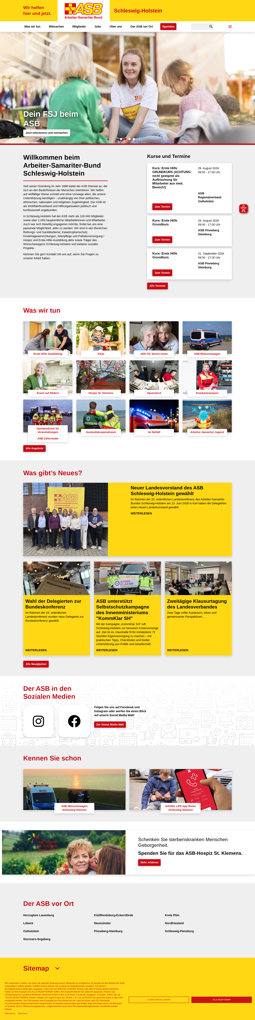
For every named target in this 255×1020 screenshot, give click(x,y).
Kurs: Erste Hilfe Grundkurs (164, 222)
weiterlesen (141, 513)
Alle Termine (157, 285)
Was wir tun (32, 26)
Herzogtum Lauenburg (38, 915)
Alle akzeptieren (221, 1000)
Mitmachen (56, 26)
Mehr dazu (32, 132)
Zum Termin (162, 206)
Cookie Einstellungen (158, 1000)
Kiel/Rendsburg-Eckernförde (113, 915)
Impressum (22, 1013)
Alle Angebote (34, 448)
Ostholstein (31, 931)
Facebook (74, 721)
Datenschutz (10, 1013)
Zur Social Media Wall (110, 724)
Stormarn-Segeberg (36, 939)
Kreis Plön (172, 915)
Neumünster (102, 923)
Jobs (97, 26)
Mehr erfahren (149, 862)
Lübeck (28, 923)
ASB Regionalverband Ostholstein (209, 197)
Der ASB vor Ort (142, 26)
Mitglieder (79, 26)
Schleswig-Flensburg (179, 931)
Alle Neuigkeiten (36, 664)
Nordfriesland (174, 923)
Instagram (38, 721)
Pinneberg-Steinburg (108, 931)
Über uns (116, 26)
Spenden (168, 26)
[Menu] (230, 26)
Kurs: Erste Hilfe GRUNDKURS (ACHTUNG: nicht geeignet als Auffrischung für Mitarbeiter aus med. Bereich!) (172, 177)
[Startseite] (84, 10)
